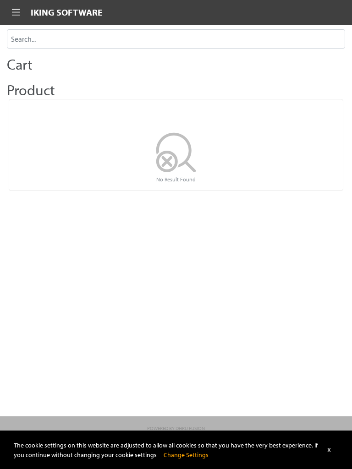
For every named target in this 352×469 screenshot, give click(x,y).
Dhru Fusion (190, 428)
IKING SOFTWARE (67, 12)
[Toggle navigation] (16, 12)
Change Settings (186, 454)
